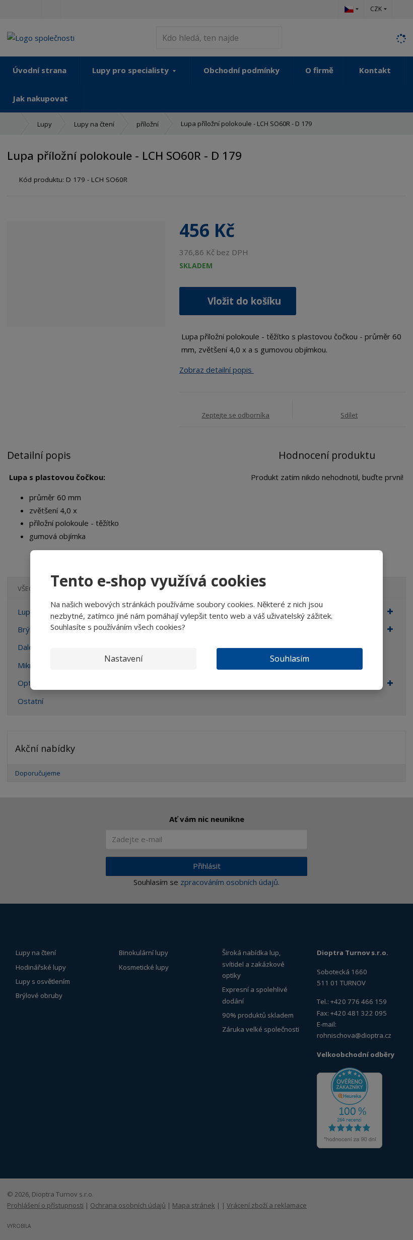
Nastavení (123, 658)
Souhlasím (289, 658)
